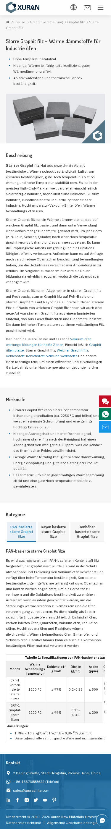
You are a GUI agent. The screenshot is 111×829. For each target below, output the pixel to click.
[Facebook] (17, 800)
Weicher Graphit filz (72, 350)
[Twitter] (35, 800)
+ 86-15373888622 (28, 781)
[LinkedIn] (8, 800)
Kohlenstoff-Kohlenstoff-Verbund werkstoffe (41, 356)
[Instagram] (26, 800)
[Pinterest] (54, 800)
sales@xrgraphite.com (31, 790)
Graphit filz (76, 22)
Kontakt (13, 762)
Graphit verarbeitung (46, 22)
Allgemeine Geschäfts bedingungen (75, 822)
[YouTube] (45, 800)
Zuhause (18, 22)
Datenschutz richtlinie (23, 822)
